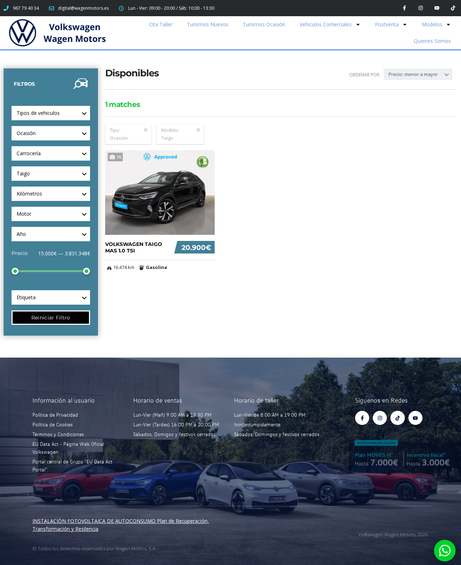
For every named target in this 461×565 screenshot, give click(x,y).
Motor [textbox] (24, 213)
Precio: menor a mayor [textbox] (413, 74)
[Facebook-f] (405, 8)
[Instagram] (421, 8)
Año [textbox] (21, 233)
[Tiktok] (453, 8)
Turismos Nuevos (207, 24)
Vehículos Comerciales (326, 24)
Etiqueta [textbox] (26, 297)
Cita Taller (161, 24)
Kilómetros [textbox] (29, 193)
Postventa (387, 24)
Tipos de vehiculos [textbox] (38, 112)
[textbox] (51, 133)
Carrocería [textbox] (29, 153)
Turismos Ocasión (264, 24)
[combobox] (51, 113)
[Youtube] (437, 8)
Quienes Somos (432, 40)
